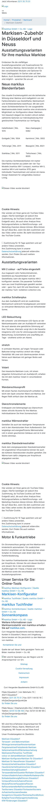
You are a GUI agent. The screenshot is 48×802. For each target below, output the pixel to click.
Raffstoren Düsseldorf (28, 778)
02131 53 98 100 (16, 711)
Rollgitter (6, 798)
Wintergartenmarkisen (11, 744)
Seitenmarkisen (8, 750)
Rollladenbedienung (10, 778)
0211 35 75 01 (24, 1)
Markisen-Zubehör (26, 756)
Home (6, 20)
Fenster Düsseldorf (27, 761)
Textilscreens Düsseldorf (13, 789)
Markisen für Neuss (10, 761)
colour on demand (10, 756)
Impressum (24, 677)
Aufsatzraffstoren (24, 781)
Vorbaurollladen (9, 775)
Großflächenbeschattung (26, 750)
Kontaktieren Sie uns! (11, 645)
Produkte (16, 20)
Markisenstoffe (8, 753)
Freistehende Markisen (26, 747)
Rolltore (40, 795)
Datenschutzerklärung (11, 251)
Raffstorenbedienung (27, 786)
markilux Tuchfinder (17, 604)
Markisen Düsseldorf (11, 739)
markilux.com (17, 628)
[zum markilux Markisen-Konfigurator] (24, 589)
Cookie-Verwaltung (24, 668)
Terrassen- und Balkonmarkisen (15, 741)
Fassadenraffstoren (24, 784)
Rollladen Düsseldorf (35, 772)
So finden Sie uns (9, 703)
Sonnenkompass (15, 615)
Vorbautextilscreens (32, 789)
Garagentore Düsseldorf (12, 795)
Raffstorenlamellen (10, 786)
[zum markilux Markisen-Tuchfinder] (24, 599)
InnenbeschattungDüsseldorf (14, 770)
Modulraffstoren (9, 784)
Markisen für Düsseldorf (32, 758)
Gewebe (23, 792)
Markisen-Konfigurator (19, 594)
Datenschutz (24, 673)
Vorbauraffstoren (9, 781)
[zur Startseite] (5, 6)
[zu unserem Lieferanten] (17, 29)
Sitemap (24, 664)
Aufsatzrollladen (23, 775)
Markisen (27, 20)
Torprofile (14, 798)
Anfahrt (24, 682)
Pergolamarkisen (9, 747)
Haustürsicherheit (9, 767)
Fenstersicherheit (9, 764)
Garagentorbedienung (28, 798)
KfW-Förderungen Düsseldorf (14, 800)
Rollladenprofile (37, 775)
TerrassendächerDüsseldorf (14, 772)
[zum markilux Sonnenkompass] (24, 610)
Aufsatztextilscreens (11, 792)
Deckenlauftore (30, 795)
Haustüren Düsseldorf (26, 764)
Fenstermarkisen (28, 744)
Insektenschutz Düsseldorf (29, 767)
